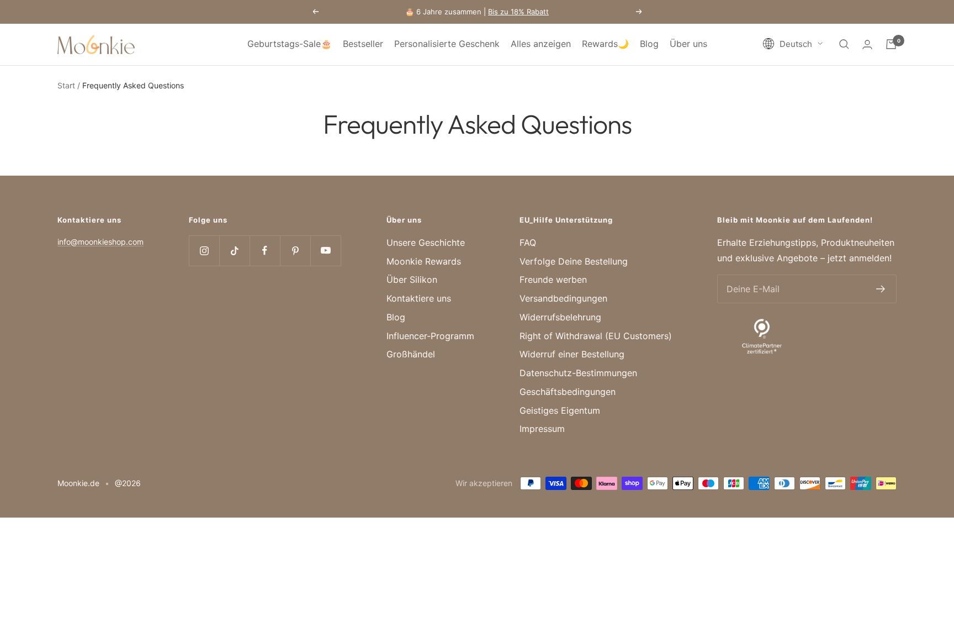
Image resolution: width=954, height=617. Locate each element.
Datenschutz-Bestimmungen (578, 372)
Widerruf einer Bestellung (572, 354)
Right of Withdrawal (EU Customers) (596, 335)
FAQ (528, 242)
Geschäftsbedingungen (568, 391)
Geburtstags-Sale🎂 (289, 43)
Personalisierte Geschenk (447, 43)
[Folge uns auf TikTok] (234, 250)
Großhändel (410, 354)
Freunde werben (553, 279)
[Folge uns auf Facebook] (265, 250)
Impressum (542, 428)
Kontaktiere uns (418, 298)
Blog (649, 43)
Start (66, 85)
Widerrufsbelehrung (560, 317)
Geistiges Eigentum (560, 410)
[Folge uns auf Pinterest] (295, 250)
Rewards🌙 (605, 43)
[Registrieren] (881, 289)
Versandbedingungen (563, 298)
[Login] (867, 44)
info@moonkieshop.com (100, 241)
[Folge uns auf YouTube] (325, 250)
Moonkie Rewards (423, 261)
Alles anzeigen (541, 43)
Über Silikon (411, 279)
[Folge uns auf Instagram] (204, 250)
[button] (793, 44)
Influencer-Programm (430, 335)
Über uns (688, 43)
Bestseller (363, 43)
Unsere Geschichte (425, 242)
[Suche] (844, 44)
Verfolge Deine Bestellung (574, 261)
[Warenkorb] (891, 44)
